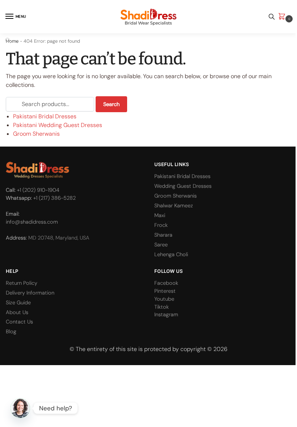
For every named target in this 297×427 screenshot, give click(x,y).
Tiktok (161, 306)
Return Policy (21, 283)
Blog (11, 331)
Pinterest (165, 291)
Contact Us (19, 321)
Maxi (159, 215)
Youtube (164, 299)
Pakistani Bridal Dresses (44, 116)
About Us (17, 312)
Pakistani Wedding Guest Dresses (57, 125)
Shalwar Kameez (173, 205)
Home (12, 41)
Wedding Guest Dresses (183, 186)
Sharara (163, 234)
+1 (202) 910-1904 (38, 190)
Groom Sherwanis (36, 134)
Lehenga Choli (171, 254)
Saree (161, 244)
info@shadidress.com (32, 221)
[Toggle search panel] (271, 16)
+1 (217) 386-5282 (54, 198)
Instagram (166, 314)
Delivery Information (30, 292)
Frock (161, 225)
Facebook (166, 283)
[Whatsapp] (20, 408)
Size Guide (18, 302)
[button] (283, 17)
